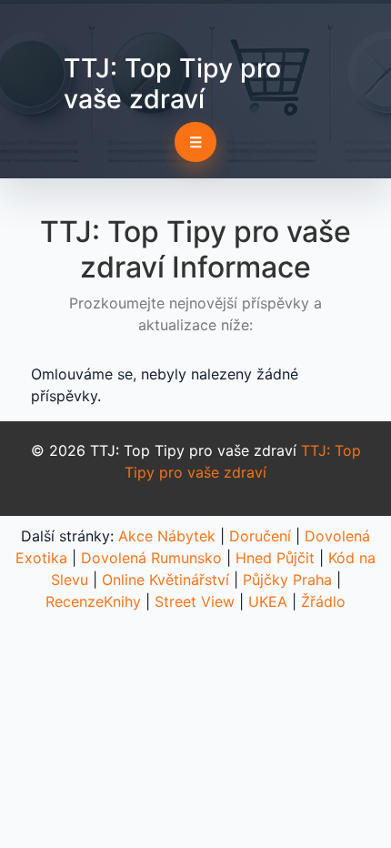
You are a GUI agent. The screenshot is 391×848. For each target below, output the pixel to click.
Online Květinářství (165, 579)
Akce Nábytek (167, 536)
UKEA (267, 601)
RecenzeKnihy (93, 601)
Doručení (260, 536)
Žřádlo (323, 601)
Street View (195, 601)
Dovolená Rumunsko (151, 558)
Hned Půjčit (275, 558)
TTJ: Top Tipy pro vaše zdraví (172, 83)
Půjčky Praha (287, 579)
